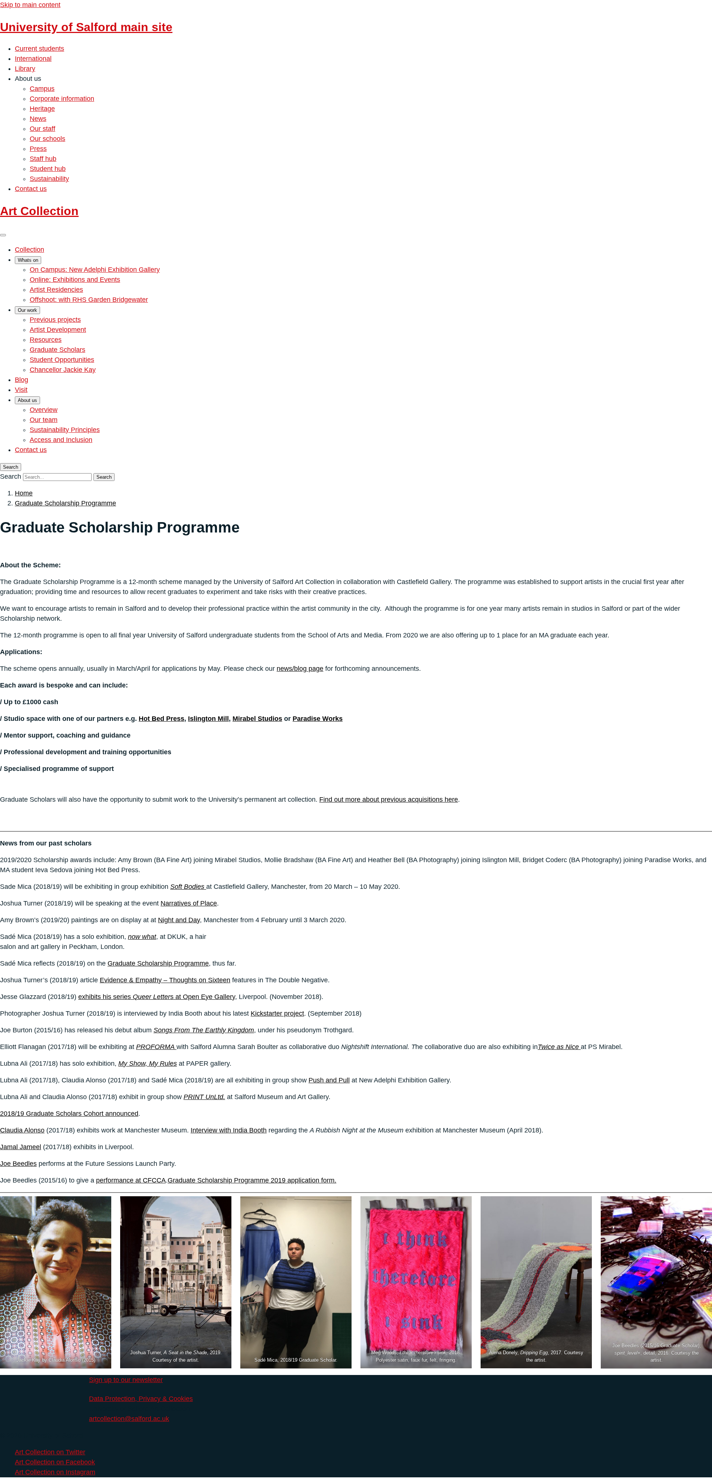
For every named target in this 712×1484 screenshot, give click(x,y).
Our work (27, 310)
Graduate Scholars (57, 349)
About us (27, 400)
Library (25, 68)
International (33, 58)
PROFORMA (156, 1047)
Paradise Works (318, 718)
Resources (46, 339)
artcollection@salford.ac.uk (129, 1418)
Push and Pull (329, 1080)
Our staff (42, 128)
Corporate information (62, 98)
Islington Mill (208, 718)
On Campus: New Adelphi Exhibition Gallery (95, 269)
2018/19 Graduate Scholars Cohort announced (69, 1113)
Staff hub (43, 158)
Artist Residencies (56, 289)
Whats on (28, 260)
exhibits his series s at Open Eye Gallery (156, 996)
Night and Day (179, 920)
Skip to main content (30, 5)
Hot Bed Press (161, 718)
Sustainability (49, 178)
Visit (21, 389)
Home (24, 493)
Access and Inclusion (61, 439)
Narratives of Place (189, 903)
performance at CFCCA (131, 1180)
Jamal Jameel (20, 1147)
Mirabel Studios (257, 718)
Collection (29, 249)
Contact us (31, 188)
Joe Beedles (18, 1163)
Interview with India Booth (229, 1130)
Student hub (48, 168)
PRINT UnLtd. (204, 1097)
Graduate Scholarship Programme (65, 503)
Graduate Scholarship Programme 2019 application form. (252, 1180)
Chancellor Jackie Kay (63, 369)
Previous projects (55, 319)
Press (38, 148)
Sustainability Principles (65, 429)
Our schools (47, 138)
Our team (43, 419)
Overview (43, 409)
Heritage (42, 108)
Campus (42, 88)
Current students (39, 48)
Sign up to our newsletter (126, 1380)
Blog (21, 379)
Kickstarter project (277, 1013)
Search (10, 476)
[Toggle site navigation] (3, 235)
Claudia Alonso (22, 1130)
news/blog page (300, 668)
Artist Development (58, 329)
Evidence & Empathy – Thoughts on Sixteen (165, 980)
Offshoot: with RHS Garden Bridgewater (89, 299)
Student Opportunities (62, 359)
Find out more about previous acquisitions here (388, 799)
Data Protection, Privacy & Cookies (141, 1398)
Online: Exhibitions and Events (75, 279)
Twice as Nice (559, 1047)
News (38, 118)
